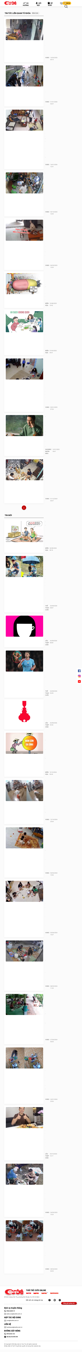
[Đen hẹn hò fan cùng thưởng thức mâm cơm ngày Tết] (24, 425)
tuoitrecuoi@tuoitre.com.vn (14, 1327)
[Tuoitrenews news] (54, 1293)
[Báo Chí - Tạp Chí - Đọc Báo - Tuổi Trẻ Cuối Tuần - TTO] (37, 1293)
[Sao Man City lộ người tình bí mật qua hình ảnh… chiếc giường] (24, 661)
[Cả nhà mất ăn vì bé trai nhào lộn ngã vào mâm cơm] (24, 951)
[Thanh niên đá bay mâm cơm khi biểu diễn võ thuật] (24, 790)
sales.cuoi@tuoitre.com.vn (14, 1314)
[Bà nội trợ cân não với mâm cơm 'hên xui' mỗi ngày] (24, 743)
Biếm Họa (46, 304)
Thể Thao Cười (47, 608)
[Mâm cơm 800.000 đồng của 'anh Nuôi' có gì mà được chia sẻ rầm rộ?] (24, 1117)
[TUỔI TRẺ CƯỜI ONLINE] (14, 1292)
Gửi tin (68, 3)
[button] (61, 3)
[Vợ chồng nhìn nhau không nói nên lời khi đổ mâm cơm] (24, 183)
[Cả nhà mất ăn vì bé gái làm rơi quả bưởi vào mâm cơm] (24, 1174)
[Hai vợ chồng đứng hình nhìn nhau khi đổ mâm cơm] (24, 76)
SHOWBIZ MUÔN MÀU (48, 451)
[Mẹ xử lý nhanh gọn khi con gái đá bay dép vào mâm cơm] (24, 1230)
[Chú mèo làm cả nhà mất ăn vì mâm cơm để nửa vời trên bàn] (24, 1058)
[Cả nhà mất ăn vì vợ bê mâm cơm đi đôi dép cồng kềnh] (24, 369)
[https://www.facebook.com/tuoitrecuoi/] (49, 1300)
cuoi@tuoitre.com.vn (13, 1320)
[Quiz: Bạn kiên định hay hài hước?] (24, 711)
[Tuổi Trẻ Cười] (60, 1300)
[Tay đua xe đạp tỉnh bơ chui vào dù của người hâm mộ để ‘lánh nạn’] (24, 566)
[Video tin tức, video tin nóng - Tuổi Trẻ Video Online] (45, 1293)
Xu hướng (26, 4)
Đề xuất (50, 4)
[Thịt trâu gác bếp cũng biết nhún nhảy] (24, 531)
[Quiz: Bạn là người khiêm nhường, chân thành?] (24, 626)
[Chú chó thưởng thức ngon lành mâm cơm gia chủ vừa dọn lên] (24, 230)
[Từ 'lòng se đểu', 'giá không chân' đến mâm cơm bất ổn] (24, 321)
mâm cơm (35, 13)
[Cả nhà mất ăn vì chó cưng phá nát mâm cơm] (24, 469)
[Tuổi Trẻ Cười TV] (55, 1300)
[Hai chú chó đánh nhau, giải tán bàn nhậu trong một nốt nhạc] (24, 1004)
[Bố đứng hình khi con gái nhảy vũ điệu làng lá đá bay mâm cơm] (24, 891)
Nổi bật (39, 4)
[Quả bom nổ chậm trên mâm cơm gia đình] (24, 283)
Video (47, 57)
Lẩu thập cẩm (47, 643)
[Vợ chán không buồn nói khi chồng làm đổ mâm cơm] (24, 29)
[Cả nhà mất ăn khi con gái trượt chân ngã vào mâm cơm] (24, 837)
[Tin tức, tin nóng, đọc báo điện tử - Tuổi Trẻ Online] (29, 1293)
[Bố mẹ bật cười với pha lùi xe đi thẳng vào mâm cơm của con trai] (24, 120)
